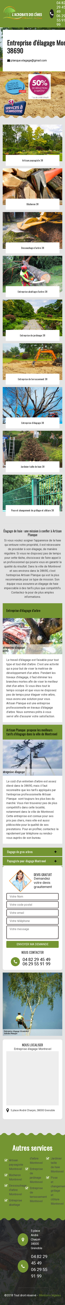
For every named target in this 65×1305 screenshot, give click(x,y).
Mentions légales (50, 1295)
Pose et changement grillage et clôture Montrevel (55, 1190)
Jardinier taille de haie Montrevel (55, 1165)
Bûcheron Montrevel (14, 1177)
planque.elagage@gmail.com (28, 60)
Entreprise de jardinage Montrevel (35, 1175)
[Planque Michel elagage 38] (22, 13)
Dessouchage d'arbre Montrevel (14, 1190)
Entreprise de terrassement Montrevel (35, 1194)
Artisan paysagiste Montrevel (14, 1165)
